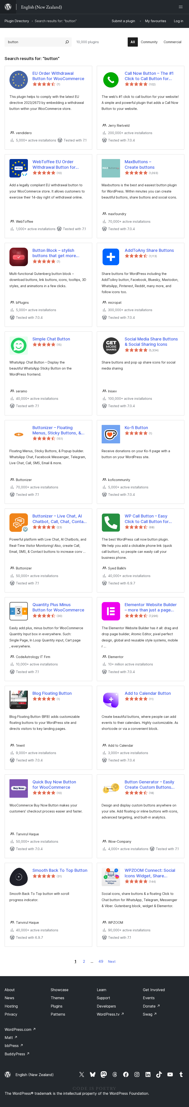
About (10, 989)
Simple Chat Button (51, 339)
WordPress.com (20, 1029)
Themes (57, 998)
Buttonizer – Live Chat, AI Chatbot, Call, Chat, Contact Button (59, 519)
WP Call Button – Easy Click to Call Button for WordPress (147, 519)
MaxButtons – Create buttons (140, 164)
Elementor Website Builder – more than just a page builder (151, 607)
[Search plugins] (67, 42)
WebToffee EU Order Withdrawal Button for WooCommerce (54, 164)
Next (111, 961)
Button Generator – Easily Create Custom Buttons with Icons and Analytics (149, 784)
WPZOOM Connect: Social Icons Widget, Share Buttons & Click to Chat (150, 873)
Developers (106, 1006)
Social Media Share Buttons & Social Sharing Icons (151, 342)
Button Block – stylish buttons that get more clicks (54, 253)
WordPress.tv (110, 1014)
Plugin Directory (17, 21)
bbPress (14, 1045)
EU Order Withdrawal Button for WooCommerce (58, 76)
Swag (150, 1014)
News (9, 998)
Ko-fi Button (136, 427)
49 (100, 961)
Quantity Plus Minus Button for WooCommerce (58, 607)
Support (103, 998)
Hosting (11, 1006)
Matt (11, 1037)
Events (149, 998)
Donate (151, 1006)
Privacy (11, 1014)
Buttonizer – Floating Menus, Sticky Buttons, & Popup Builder (56, 430)
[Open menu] (181, 7)
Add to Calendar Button (148, 693)
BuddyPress (17, 1054)
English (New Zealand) (34, 1074)
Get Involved (154, 989)
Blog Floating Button (52, 693)
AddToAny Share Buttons (149, 250)
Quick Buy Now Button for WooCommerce (54, 784)
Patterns (58, 1014)
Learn (101, 989)
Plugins (56, 1006)
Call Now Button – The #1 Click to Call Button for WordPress (149, 76)
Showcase (59, 989)
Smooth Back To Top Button (59, 870)
